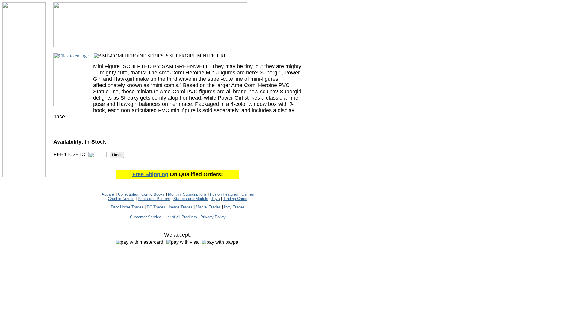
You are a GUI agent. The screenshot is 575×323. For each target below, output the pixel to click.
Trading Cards (235, 198)
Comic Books (153, 194)
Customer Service (145, 217)
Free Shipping (150, 174)
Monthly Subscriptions (187, 194)
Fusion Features (224, 194)
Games (247, 194)
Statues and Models (190, 198)
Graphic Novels (121, 198)
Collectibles (128, 194)
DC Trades (156, 207)
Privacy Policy (213, 217)
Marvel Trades (208, 207)
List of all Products (180, 217)
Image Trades (181, 207)
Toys (215, 198)
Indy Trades (234, 207)
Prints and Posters (154, 198)
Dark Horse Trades (127, 207)
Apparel (108, 194)
